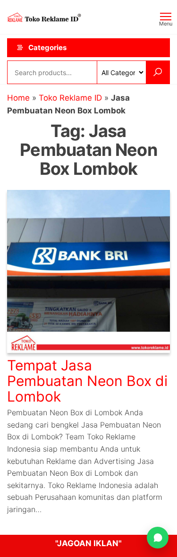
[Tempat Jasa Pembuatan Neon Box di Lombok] (88, 270)
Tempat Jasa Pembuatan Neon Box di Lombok (87, 381)
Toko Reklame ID (70, 98)
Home (18, 98)
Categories (47, 47)
